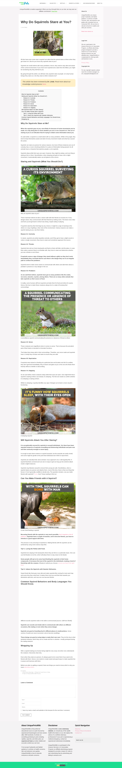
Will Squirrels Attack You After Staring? (33, 109)
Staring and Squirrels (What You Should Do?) (34, 96)
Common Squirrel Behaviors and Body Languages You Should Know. (41, 117)
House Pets (53, 3)
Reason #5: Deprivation (30, 105)
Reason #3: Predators (29, 102)
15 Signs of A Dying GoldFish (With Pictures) (31, 673)
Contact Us (78, 733)
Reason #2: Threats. (29, 100)
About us (77, 729)
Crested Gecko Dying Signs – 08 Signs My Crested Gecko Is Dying (36, 672)
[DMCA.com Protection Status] (61, 765)
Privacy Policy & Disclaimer (83, 731)
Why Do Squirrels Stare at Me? (30, 94)
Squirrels (24, 670)
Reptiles (62, 3)
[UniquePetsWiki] (24, 3)
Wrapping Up (25, 119)
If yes (35, 474)
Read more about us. (87, 31)
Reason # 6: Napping (29, 107)
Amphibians (43, 3)
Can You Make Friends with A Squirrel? (32, 111)
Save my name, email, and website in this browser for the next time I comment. (46, 710)
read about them (29, 667)
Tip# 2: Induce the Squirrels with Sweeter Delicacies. (38, 115)
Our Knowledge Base (89, 3)
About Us (99, 3)
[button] (47, 3)
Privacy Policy (85, 62)
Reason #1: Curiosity (29, 98)
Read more (54, 11)
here (44, 84)
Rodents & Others (74, 3)
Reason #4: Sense (28, 104)
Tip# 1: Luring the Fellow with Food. (33, 113)
